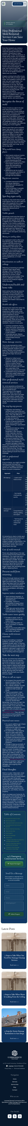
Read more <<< (14, 965)
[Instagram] (20, 1116)
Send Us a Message (10, 835)
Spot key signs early (10, 820)
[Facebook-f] (10, 1116)
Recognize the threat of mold (12, 818)
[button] (25, 3)
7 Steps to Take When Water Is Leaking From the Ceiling (13, 844)
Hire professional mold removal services (13, 825)
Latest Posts (9, 837)
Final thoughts (9, 833)
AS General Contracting (17, 759)
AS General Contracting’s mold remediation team (13, 711)
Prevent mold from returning (13, 829)
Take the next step (10, 831)
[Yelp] (15, 1116)
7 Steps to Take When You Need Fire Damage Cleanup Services (15, 840)
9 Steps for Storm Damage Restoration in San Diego (12, 848)
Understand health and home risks (14, 823)
